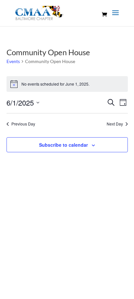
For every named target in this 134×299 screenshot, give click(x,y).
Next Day (115, 123)
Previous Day (23, 123)
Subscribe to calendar (63, 144)
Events (13, 61)
